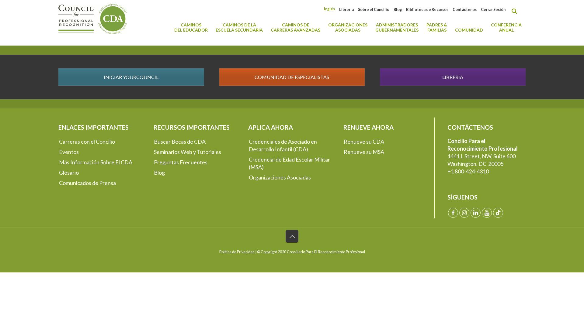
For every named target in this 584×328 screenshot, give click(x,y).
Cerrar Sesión (493, 9)
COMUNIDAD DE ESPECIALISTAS (292, 77)
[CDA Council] (92, 18)
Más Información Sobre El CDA (95, 162)
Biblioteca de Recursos (427, 9)
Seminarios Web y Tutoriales (187, 152)
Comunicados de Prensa (87, 182)
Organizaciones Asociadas (280, 177)
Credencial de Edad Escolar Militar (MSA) (289, 163)
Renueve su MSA (364, 152)
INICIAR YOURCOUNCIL (131, 77)
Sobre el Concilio (373, 9)
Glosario (69, 172)
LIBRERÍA (452, 77)
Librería (346, 9)
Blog (398, 9)
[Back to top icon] (292, 236)
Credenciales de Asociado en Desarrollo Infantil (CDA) (283, 145)
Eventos (69, 152)
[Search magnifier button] (516, 11)
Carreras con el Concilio (87, 141)
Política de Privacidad (237, 252)
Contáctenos (465, 9)
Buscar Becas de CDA (180, 141)
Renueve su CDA (364, 141)
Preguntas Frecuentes (180, 162)
